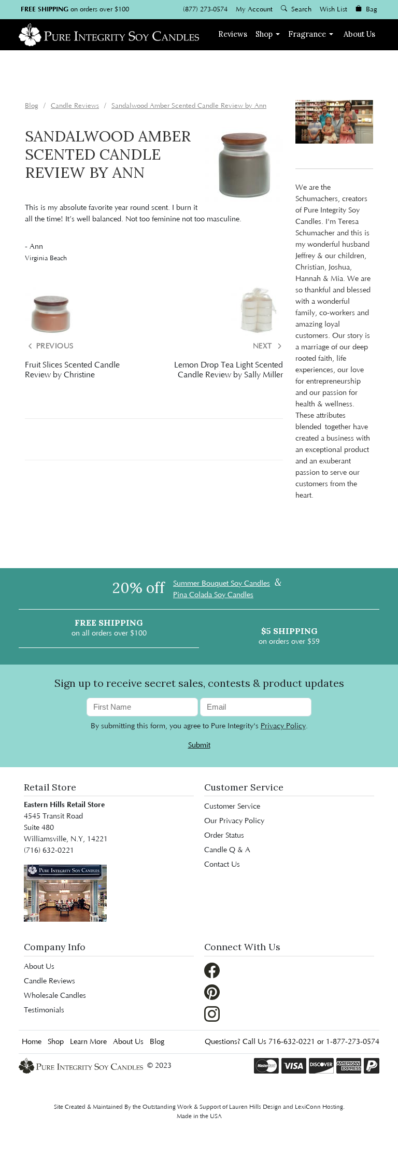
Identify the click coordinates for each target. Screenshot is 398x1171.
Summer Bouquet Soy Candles (221, 584)
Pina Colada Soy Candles (213, 595)
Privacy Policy (283, 726)
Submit (199, 745)
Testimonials (44, 1010)
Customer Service (232, 806)
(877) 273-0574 (205, 9)
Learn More (88, 1042)
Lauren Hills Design (255, 1107)
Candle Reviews (49, 981)
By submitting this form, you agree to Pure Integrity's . (199, 726)
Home (31, 1042)
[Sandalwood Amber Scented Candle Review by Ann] (244, 165)
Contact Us (222, 864)
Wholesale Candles (55, 996)
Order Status (224, 835)
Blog (157, 1042)
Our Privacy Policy (234, 821)
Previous (54, 346)
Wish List (333, 9)
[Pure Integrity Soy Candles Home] (109, 33)
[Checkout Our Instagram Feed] (212, 1013)
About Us (359, 34)
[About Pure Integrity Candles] (65, 893)
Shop (264, 34)
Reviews (232, 34)
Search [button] (300, 9)
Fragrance (307, 34)
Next (264, 346)
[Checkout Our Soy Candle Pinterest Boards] (212, 991)
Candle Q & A (227, 850)
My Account (254, 9)
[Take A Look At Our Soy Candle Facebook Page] (212, 970)
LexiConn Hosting (319, 1107)
